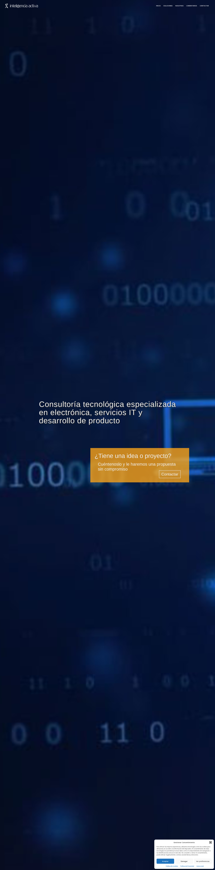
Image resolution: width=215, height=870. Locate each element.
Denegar (184, 861)
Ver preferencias (203, 861)
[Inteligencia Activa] (21, 6)
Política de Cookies (172, 866)
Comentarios (191, 6)
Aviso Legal (200, 866)
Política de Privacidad (187, 866)
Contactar (204, 6)
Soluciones (168, 6)
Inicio (158, 6)
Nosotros (179, 6)
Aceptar (165, 861)
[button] (210, 842)
